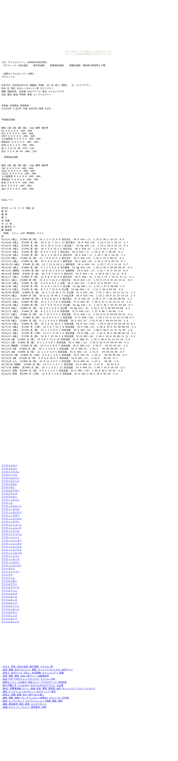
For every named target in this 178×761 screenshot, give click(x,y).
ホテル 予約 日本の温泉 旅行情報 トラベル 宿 (27, 666)
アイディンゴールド (11, 518)
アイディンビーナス (11, 546)
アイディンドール (10, 531)
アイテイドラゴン (10, 471)
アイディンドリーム (11, 534)
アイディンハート (10, 537)
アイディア (7, 503)
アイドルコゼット (10, 609)
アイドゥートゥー (10, 571)
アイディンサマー (10, 521)
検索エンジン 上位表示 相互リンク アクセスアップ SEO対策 (34, 682)
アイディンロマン (10, 562)
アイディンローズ (10, 559)
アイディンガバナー (11, 512)
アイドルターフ (9, 618)
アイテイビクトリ (10, 481)
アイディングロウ (10, 515)
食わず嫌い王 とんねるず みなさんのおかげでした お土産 (32, 685)
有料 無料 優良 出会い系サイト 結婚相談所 (25, 676)
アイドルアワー (9, 584)
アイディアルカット (11, 506)
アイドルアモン (9, 581)
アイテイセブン (9, 468)
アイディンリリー (10, 556)
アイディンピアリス (11, 549)
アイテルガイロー (10, 490)
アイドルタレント (10, 621)
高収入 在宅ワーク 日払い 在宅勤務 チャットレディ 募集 (32, 672)
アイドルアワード (10, 587)
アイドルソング (9, 615)
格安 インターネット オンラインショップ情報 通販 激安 (32, 701)
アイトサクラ (8, 568)
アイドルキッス (9, 599)
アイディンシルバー (11, 528)
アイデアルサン (9, 496)
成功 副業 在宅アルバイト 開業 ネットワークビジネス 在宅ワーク (37, 669)
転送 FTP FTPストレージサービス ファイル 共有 (28, 679)
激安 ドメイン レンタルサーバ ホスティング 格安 (28, 691)
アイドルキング (9, 603)
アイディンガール (10, 509)
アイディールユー (10, 499)
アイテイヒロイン (10, 478)
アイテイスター (9, 465)
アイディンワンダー (11, 565)
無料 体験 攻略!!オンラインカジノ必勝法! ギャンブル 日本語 (35, 697)
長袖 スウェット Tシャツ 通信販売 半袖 (23, 707)
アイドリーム (8, 578)
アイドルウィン (9, 590)
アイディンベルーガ (11, 553)
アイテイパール (9, 474)
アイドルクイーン (10, 606)
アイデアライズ (9, 493)
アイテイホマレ (9, 484)
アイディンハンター (11, 540)
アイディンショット (11, 524)
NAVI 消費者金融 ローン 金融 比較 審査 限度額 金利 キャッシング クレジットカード (48, 688)
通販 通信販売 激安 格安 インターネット (24, 704)
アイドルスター (9, 612)
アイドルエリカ (9, 593)
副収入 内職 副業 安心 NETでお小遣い (22, 694)
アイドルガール (9, 596)
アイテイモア (8, 487)
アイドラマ (7, 574)
